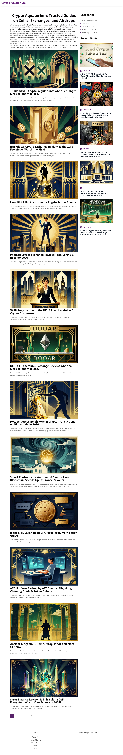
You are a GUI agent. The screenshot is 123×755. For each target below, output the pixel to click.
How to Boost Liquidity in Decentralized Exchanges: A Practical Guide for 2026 (93, 193)
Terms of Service (35, 740)
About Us (35, 737)
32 (32, 716)
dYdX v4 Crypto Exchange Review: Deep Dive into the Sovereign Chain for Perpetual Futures (95, 232)
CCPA (35, 746)
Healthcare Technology (90, 29)
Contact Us (35, 749)
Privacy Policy (35, 743)
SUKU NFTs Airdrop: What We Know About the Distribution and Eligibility (95, 76)
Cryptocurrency (88, 26)
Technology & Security (90, 33)
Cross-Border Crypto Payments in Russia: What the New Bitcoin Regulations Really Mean (95, 115)
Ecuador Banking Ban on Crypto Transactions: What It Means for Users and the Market (95, 154)
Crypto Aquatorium (13, 3)
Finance (86, 23)
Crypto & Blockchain (90, 20)
